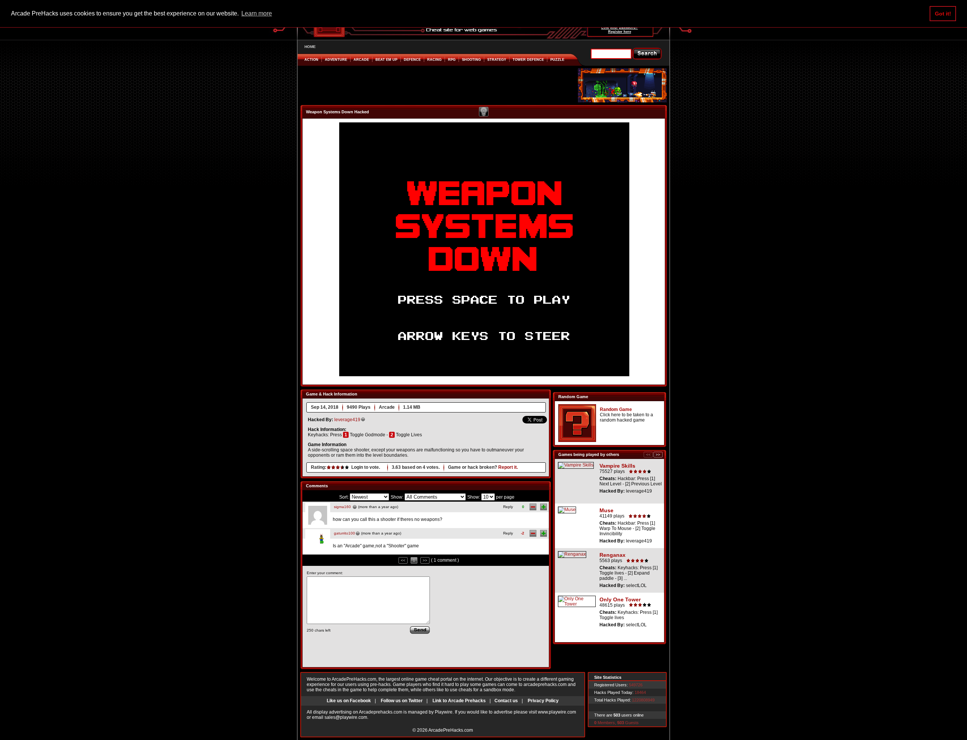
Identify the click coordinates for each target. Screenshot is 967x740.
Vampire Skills (617, 466)
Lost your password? (619, 27)
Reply (508, 507)
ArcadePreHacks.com (450, 730)
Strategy (496, 60)
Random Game (616, 409)
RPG (452, 60)
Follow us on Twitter (402, 700)
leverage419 (347, 419)
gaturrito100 (344, 533)
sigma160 (342, 507)
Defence (412, 60)
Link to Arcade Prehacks (459, 700)
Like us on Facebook (349, 700)
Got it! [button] (943, 14)
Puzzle (557, 60)
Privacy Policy (543, 700)
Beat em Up (386, 60)
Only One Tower (620, 599)
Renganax (612, 555)
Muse (606, 510)
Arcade (361, 60)
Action (311, 60)
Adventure (336, 60)
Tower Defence (528, 60)
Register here (619, 32)
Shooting (471, 60)
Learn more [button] (256, 13)
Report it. (508, 467)
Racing (434, 60)
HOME (310, 47)
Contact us (506, 700)
